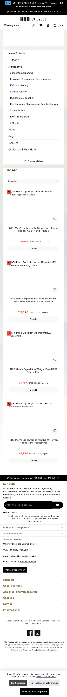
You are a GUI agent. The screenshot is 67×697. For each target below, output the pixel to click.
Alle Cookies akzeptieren (34, 691)
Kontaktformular (28, 561)
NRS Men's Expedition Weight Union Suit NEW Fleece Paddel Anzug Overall (33, 300)
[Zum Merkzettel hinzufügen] (55, 219)
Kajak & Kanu (16, 53)
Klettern (13, 129)
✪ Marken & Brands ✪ (22, 149)
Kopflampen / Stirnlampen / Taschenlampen (34, 104)
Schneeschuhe (18, 91)
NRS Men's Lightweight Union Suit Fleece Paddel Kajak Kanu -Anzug (33, 229)
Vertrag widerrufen (15, 570)
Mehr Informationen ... (46, 676)
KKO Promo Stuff (19, 116)
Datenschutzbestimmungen (34, 516)
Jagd (11, 136)
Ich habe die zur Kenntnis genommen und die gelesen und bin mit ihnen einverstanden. (35, 518)
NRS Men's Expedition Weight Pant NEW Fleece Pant (33, 371)
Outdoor (13, 60)
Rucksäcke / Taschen (22, 97)
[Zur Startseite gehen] (33, 19)
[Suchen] (33, 25)
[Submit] (57, 505)
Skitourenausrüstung (21, 72)
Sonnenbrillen (17, 110)
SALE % (14, 122)
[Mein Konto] (48, 25)
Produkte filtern (35, 161)
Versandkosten (56, 642)
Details (33, 248)
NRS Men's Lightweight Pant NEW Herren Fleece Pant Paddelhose (33, 441)
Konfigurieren (18, 683)
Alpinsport (15, 66)
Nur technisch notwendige (44, 683)
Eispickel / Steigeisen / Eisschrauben (30, 79)
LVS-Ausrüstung (19, 85)
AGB (32, 519)
